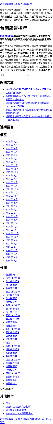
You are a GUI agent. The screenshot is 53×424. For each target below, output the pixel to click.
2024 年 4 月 (12, 216)
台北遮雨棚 (11, 298)
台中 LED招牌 (13, 278)
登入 (8, 403)
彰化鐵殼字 (11, 339)
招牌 (8, 343)
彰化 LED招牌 (13, 329)
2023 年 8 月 (12, 243)
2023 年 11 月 (12, 233)
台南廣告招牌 (7, 36)
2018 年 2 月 (12, 250)
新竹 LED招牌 (13, 346)
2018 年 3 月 (12, 247)
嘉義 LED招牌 (13, 315)
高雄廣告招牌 (12, 377)
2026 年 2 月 (12, 162)
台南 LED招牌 (13, 305)
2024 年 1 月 (12, 226)
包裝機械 (10, 275)
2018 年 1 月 (12, 254)
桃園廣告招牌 (12, 363)
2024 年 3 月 (12, 220)
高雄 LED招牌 (13, 373)
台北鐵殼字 (11, 302)
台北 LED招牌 (13, 292)
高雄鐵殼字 (11, 383)
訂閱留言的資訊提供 (16, 410)
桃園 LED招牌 (13, 360)
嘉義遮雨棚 (11, 322)
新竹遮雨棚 (11, 353)
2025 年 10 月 (12, 172)
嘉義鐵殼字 (11, 326)
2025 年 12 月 (12, 169)
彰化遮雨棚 (11, 336)
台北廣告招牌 (12, 295)
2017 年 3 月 (12, 257)
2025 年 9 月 (12, 175)
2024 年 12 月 (12, 189)
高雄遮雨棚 (11, 380)
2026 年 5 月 (12, 152)
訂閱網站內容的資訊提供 (18, 406)
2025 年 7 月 (12, 179)
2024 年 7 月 (12, 206)
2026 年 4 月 (12, 155)
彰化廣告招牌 (12, 332)
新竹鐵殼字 (11, 356)
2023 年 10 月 (12, 237)
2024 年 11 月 (12, 192)
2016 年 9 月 (12, 260)
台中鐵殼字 (11, 288)
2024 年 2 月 (12, 223)
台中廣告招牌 (12, 281)
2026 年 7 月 (12, 145)
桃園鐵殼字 (11, 370)
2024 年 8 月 (12, 203)
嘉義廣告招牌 (12, 319)
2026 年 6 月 (12, 148)
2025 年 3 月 (12, 182)
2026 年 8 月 (12, 141)
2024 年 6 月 (12, 209)
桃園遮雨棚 (11, 366)
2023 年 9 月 (12, 240)
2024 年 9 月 (12, 199)
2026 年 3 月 (12, 158)
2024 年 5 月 (12, 213)
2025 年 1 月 (12, 186)
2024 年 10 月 (12, 196)
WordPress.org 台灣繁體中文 (19, 413)
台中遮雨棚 (11, 285)
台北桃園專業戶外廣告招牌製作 (16, 4)
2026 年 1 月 (12, 165)
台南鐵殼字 (11, 312)
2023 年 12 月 (12, 230)
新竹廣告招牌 (12, 349)
